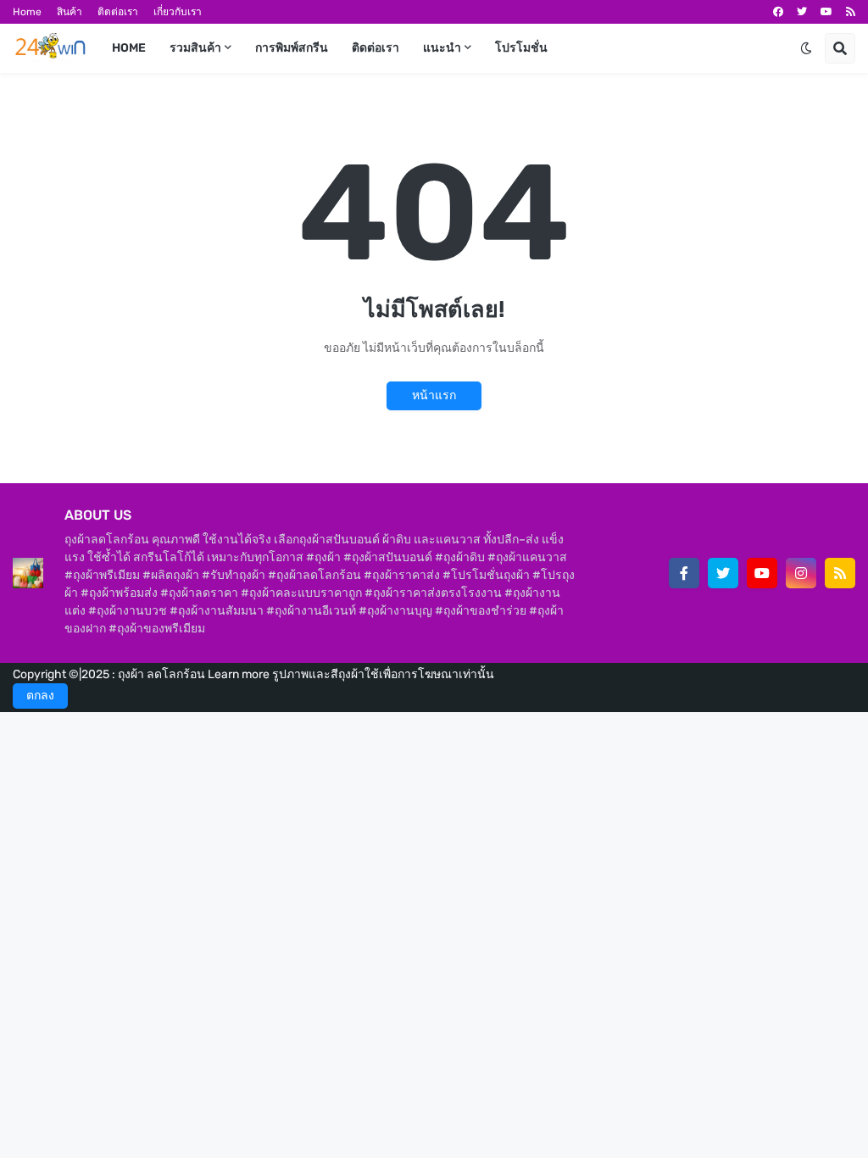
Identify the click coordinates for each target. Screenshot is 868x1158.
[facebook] (778, 12)
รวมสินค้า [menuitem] (195, 48)
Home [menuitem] (129, 48)
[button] (806, 48)
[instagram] (801, 573)
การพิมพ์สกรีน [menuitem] (291, 48)
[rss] (850, 12)
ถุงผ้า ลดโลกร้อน (163, 674)
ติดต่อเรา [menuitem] (375, 48)
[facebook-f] (684, 573)
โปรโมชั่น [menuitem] (521, 48)
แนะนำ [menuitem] (442, 48)
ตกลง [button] (40, 695)
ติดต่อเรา (117, 12)
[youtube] (826, 12)
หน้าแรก (434, 395)
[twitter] (802, 12)
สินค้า (69, 12)
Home (27, 12)
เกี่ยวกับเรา (177, 12)
